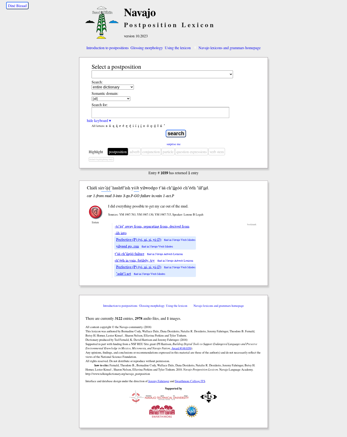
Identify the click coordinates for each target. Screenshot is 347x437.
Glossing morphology (147, 47)
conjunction (151, 151)
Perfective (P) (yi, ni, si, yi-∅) (138, 239)
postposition (118, 151)
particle (168, 151)
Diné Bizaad (17, 5)
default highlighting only (101, 159)
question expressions (191, 151)
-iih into (121, 233)
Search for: (100, 104)
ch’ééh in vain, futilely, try (135, 260)
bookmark (251, 224)
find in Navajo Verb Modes (179, 240)
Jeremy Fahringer (158, 381)
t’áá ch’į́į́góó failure (129, 254)
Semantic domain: (105, 93)
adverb (135, 151)
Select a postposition (116, 66)
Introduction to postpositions (107, 47)
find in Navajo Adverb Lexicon (165, 254)
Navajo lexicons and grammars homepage (230, 47)
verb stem (217, 151)
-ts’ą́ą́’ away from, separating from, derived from (152, 226)
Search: (97, 81)
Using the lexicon (178, 47)
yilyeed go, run (127, 246)
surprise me (174, 144)
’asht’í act (123, 274)
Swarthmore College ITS (190, 381)
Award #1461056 (181, 348)
